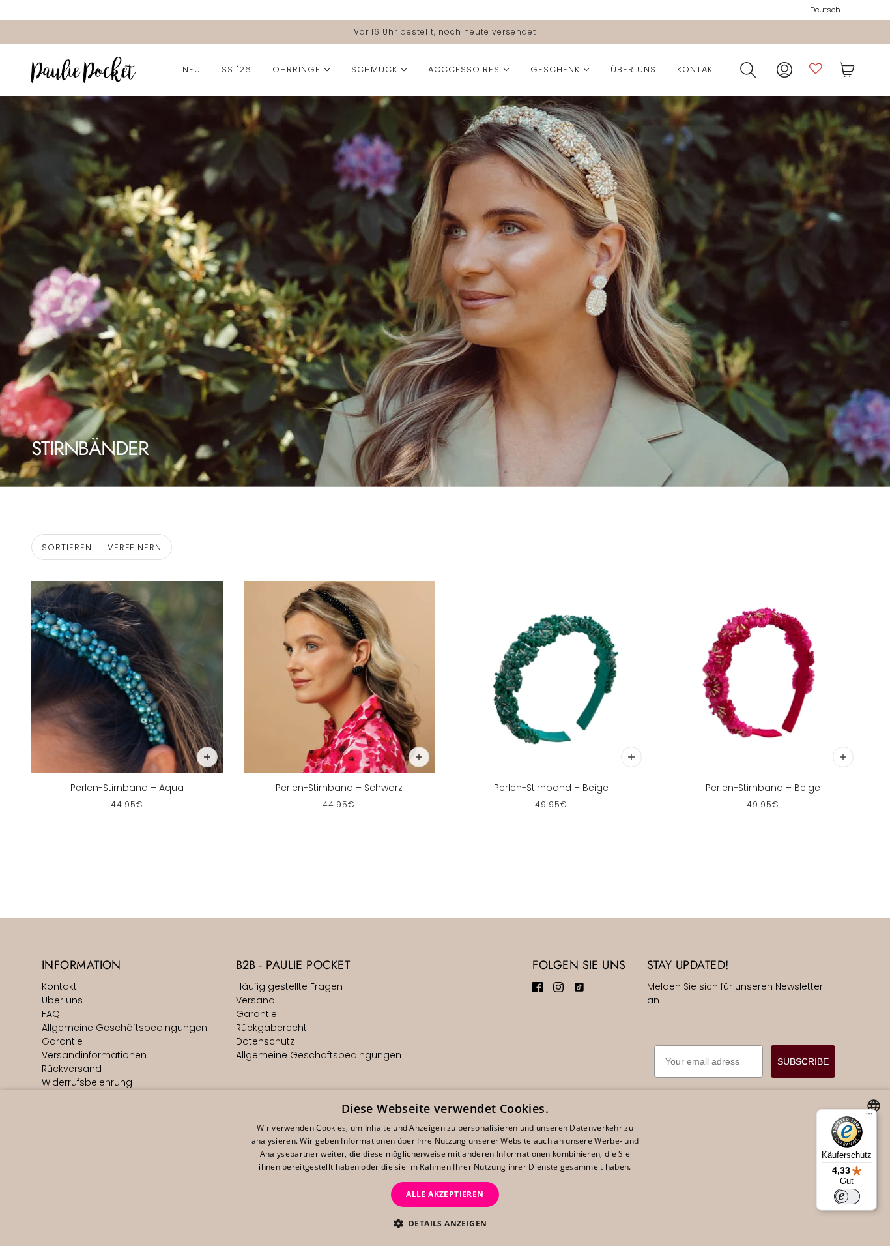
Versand (255, 1000)
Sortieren (67, 547)
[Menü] (869, 1117)
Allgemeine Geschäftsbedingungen (124, 1027)
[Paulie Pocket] (83, 69)
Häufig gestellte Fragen (289, 986)
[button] (445, 1223)
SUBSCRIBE (803, 1061)
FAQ (51, 1013)
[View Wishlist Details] (816, 68)
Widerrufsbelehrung (87, 1082)
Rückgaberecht (271, 1027)
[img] (537, 987)
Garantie (62, 1041)
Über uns (62, 1000)
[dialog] (445, 1168)
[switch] (847, 1196)
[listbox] (873, 1105)
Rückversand (72, 1068)
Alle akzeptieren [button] (444, 1194)
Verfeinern (135, 547)
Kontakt (59, 986)
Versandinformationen (94, 1054)
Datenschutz (265, 1041)
